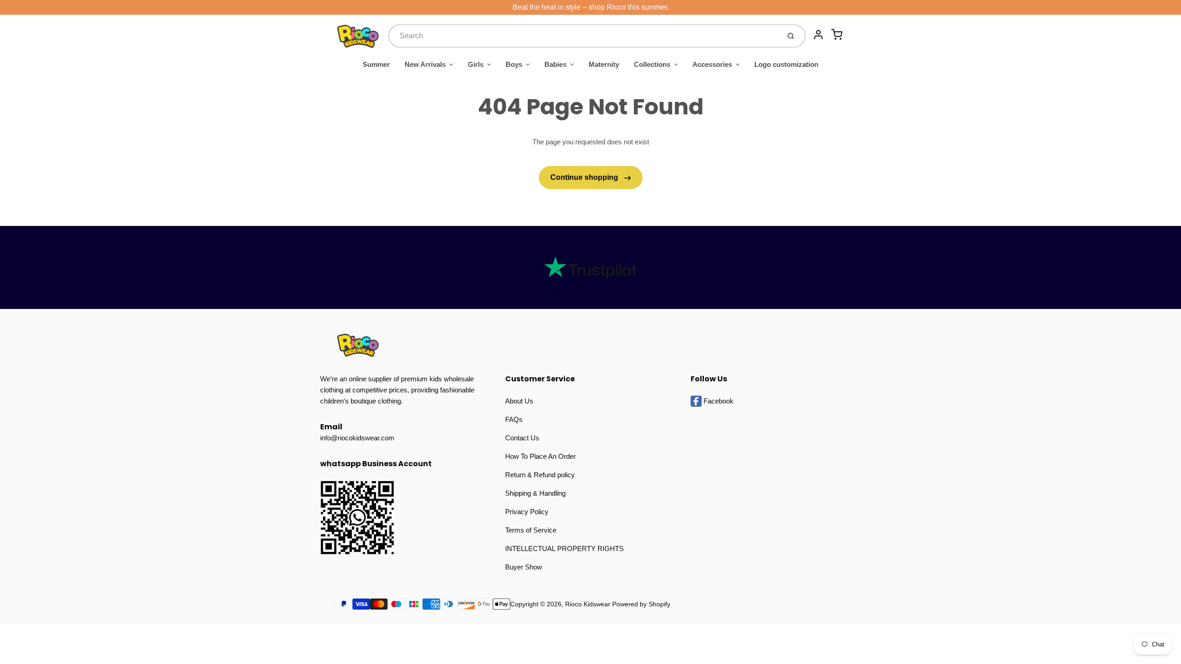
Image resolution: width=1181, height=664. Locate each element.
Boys (514, 64)
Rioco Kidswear (587, 604)
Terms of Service (530, 530)
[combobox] (583, 35)
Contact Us (522, 438)
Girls (475, 64)
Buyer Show (523, 567)
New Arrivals (425, 64)
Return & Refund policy (540, 475)
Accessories (712, 64)
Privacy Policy (527, 512)
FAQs (514, 419)
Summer (376, 64)
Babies (555, 64)
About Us (519, 401)
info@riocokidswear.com (357, 438)
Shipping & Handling (535, 493)
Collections (652, 64)
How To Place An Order (540, 456)
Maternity (604, 64)
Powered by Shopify (641, 604)
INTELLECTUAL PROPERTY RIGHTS (564, 548)
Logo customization (786, 64)
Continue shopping (585, 177)
